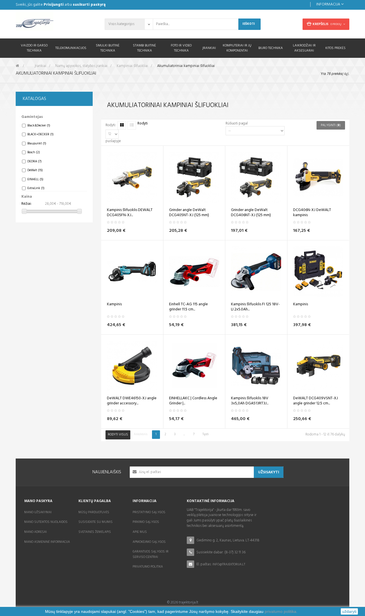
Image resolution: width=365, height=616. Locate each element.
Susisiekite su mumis (95, 522)
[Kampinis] (132, 272)
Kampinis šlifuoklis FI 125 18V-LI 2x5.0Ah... (255, 307)
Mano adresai (35, 532)
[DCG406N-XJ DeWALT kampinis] (318, 177)
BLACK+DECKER (40, 134)
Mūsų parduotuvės (93, 512)
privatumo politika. (281, 611)
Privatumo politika (148, 566)
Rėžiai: (26, 204)
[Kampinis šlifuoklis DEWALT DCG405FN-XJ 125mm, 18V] (132, 177)
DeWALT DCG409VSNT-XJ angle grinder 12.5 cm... (315, 401)
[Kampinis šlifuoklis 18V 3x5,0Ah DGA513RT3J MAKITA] (256, 366)
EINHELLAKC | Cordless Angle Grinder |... (193, 401)
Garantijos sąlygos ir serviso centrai (151, 554)
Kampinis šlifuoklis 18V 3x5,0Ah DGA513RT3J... (249, 401)
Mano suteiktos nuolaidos (46, 522)
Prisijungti (54, 4)
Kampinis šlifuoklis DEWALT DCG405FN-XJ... (130, 213)
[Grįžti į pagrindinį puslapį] (17, 66)
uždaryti (349, 611)
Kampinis (114, 304)
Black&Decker (38, 125)
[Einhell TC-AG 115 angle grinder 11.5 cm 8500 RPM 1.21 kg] (194, 272)
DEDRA (34, 161)
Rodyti (142, 123)
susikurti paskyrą (89, 4)
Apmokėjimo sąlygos (149, 542)
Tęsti (205, 434)
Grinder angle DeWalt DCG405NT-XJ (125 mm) (189, 213)
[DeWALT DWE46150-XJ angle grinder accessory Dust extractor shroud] (132, 366)
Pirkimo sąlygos (146, 522)
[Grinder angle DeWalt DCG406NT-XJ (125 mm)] (256, 177)
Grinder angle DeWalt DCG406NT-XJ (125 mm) (251, 213)
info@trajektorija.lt (228, 564)
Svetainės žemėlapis (94, 532)
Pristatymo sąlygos (149, 512)
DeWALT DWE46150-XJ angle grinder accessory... (132, 401)
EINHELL (35, 179)
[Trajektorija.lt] (54, 23)
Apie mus (140, 532)
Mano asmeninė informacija (47, 542)
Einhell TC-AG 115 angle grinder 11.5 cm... (188, 307)
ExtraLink (35, 188)
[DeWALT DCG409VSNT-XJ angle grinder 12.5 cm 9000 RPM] (318, 366)
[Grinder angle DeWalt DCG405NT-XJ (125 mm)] (194, 177)
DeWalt (35, 170)
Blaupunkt (36, 143)
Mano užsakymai (38, 512)
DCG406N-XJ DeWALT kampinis (312, 213)
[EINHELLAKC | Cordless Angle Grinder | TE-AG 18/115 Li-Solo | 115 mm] (194, 366)
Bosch (33, 152)
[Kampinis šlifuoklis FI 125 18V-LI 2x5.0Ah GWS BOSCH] (256, 272)
